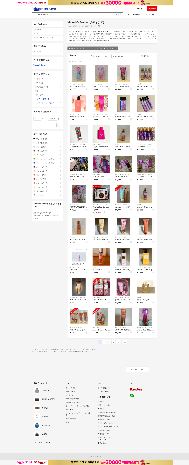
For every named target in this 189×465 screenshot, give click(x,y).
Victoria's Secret (39, 65)
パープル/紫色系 (41, 167)
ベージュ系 (40, 155)
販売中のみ (96, 56)
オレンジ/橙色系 (41, 183)
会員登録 (152, 8)
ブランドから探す (150, 14)
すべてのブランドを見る (41, 442)
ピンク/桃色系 (41, 175)
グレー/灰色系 (41, 147)
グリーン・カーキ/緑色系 (45, 159)
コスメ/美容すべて (41, 87)
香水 (36, 91)
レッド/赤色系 (41, 179)
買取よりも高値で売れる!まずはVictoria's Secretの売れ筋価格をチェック (45, 215)
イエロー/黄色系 (41, 171)
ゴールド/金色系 (41, 191)
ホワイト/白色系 (41, 143)
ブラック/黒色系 (41, 139)
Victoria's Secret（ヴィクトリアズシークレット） (85, 48)
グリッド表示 (119, 56)
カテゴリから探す (134, 14)
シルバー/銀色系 (41, 187)
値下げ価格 (37, 51)
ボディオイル (96, 144)
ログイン (140, 8)
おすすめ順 (105, 56)
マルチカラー (41, 195)
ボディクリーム (97, 84)
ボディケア (111, 48)
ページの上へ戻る (137, 369)
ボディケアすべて (43, 99)
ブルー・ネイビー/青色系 (45, 163)
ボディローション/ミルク (77, 84)
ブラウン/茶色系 (41, 151)
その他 (139, 84)
